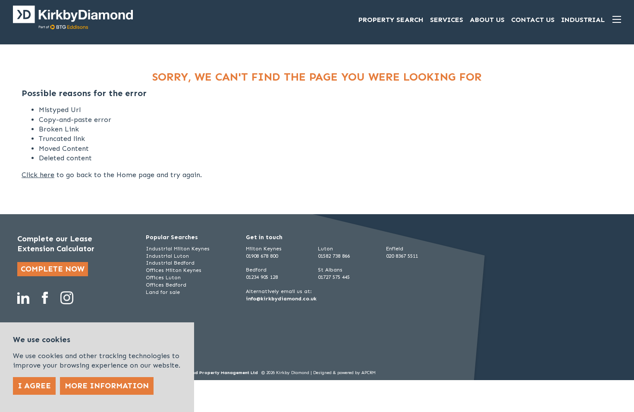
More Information (107, 385)
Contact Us (533, 20)
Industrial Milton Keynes (178, 249)
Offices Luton (163, 278)
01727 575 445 (334, 277)
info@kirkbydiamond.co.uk (281, 299)
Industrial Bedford (170, 263)
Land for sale (163, 292)
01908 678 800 (262, 256)
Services (446, 20)
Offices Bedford (166, 285)
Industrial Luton (167, 256)
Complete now (53, 269)
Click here (38, 175)
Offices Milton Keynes (173, 270)
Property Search (391, 20)
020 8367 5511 (402, 256)
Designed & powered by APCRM (344, 372)
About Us (487, 20)
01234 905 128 (262, 277)
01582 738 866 (334, 256)
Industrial (583, 20)
